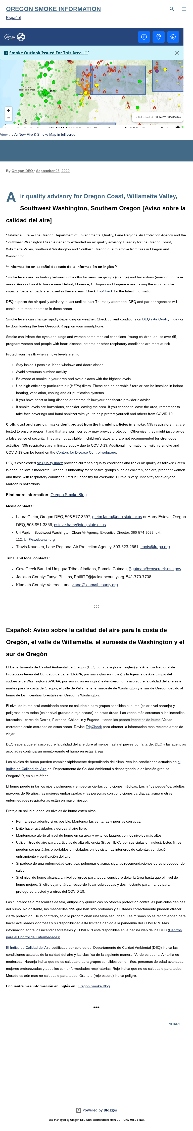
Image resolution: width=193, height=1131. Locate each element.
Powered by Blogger (99, 1110)
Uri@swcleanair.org (39, 539)
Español (13, 18)
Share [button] (175, 1024)
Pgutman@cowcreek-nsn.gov (155, 569)
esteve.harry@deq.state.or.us (80, 525)
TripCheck (105, 291)
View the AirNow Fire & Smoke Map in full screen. (39, 134)
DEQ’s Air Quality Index (160, 319)
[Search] (172, 9)
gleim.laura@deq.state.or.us (117, 517)
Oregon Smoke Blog (69, 495)
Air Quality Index (50, 463)
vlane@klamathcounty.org (95, 585)
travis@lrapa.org (155, 547)
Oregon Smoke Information (53, 9)
